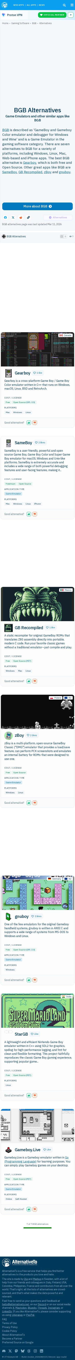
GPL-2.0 (30, 949)
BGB (5, 130)
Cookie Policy (9, 1331)
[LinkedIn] (41, 1351)
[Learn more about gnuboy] (8, 917)
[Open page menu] (72, 5)
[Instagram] (35, 1351)
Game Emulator (13, 493)
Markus (37, 1279)
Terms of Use (9, 1323)
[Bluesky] (22, 1351)
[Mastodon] (16, 1351)
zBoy (47, 172)
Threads (42, 1307)
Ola (26, 1279)
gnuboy (64, 172)
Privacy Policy (10, 1327)
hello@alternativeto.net (15, 1304)
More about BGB (35, 206)
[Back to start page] (5, 5)
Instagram (54, 1307)
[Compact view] (65, 236)
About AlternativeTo (13, 1334)
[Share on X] (13, 217)
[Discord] (4, 1351)
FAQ (4, 1319)
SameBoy (9, 172)
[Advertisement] (37, 63)
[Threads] (29, 1351)
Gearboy (29, 162)
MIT (29, 661)
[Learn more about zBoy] (8, 736)
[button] (38, 373)
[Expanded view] (61, 236)
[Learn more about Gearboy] (8, 373)
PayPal (30, 1315)
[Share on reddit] (21, 217)
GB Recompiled (30, 172)
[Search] (64, 5)
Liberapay (17, 1315)
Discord (42, 1304)
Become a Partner (12, 1338)
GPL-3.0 (30, 402)
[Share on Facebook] (5, 217)
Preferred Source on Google (17, 1342)
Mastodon (21, 1307)
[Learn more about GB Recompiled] (8, 628)
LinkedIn (7, 1311)
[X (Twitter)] (10, 1351)
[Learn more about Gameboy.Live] (8, 1150)
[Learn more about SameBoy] (8, 443)
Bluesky (32, 1307)
